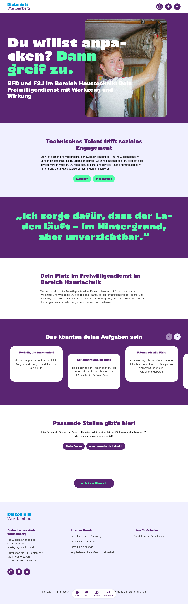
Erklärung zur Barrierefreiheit (129, 591)
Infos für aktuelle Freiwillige (87, 536)
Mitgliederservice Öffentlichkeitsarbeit (92, 552)
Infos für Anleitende (82, 547)
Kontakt (46, 591)
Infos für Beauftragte (83, 541)
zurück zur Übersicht (94, 483)
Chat (77, 596)
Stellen (97, 596)
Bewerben (108, 596)
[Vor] (177, 336)
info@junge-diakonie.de (21, 547)
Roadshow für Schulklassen (150, 536)
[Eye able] (159, 6)
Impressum (63, 591)
